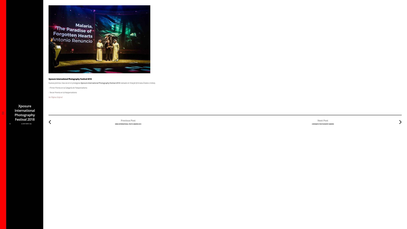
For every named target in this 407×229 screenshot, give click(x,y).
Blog (13, 123)
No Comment (36, 123)
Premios (18, 123)
